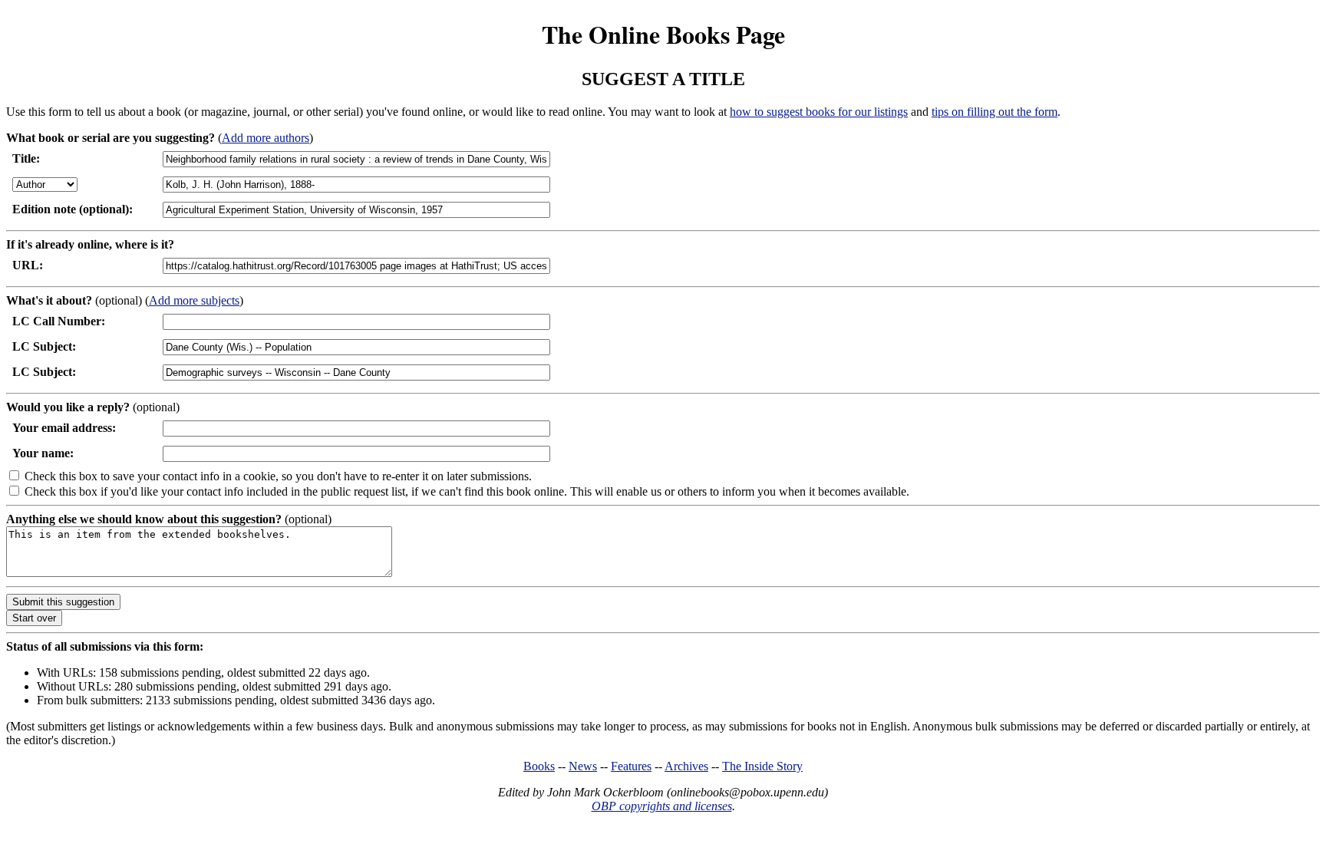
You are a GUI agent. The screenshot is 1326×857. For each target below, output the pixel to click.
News (583, 766)
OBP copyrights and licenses (662, 806)
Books (539, 766)
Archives (686, 766)
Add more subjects (194, 300)
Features (631, 766)
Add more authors (265, 137)
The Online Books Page (663, 34)
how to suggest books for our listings (819, 111)
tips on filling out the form (994, 111)
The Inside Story (762, 766)
